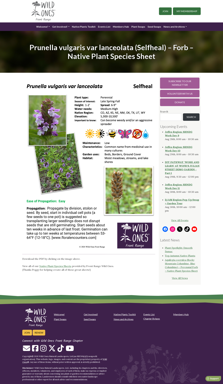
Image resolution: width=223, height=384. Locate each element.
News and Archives (174, 26)
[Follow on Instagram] (43, 350)
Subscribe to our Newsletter (180, 83)
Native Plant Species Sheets (55, 266)
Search (164, 111)
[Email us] (26, 350)
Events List (104, 26)
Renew (39, 332)
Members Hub (121, 26)
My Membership (187, 11)
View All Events (179, 220)
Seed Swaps (154, 26)
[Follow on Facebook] (35, 350)
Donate (180, 102)
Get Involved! (60, 26)
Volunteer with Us (180, 93)
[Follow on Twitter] (52, 350)
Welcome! (42, 26)
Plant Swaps (138, 26)
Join (165, 11)
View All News (180, 278)
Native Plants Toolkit (84, 26)
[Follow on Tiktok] (60, 350)
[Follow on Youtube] (69, 350)
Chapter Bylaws (151, 318)
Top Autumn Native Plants (180, 255)
